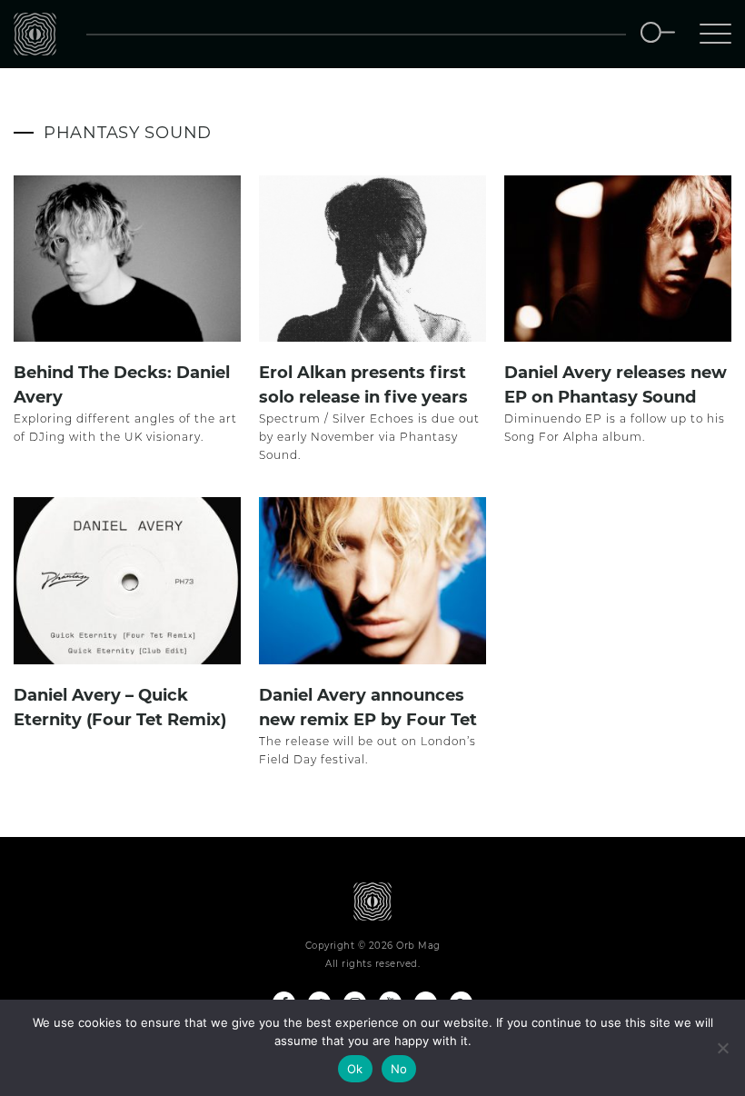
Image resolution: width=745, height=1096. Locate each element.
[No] (722, 1048)
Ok (355, 1068)
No (399, 1068)
